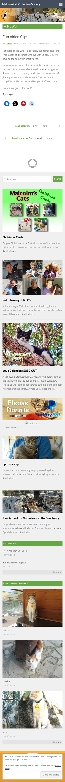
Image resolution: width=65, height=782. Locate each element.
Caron (9, 43)
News (12, 26)
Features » (9, 543)
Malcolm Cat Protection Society (21, 4)
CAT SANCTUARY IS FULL (15, 551)
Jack (4, 732)
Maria (5, 630)
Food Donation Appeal (14, 562)
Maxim (6, 681)
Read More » (9, 251)
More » (57, 572)
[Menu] (61, 4)
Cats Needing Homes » (15, 583)
